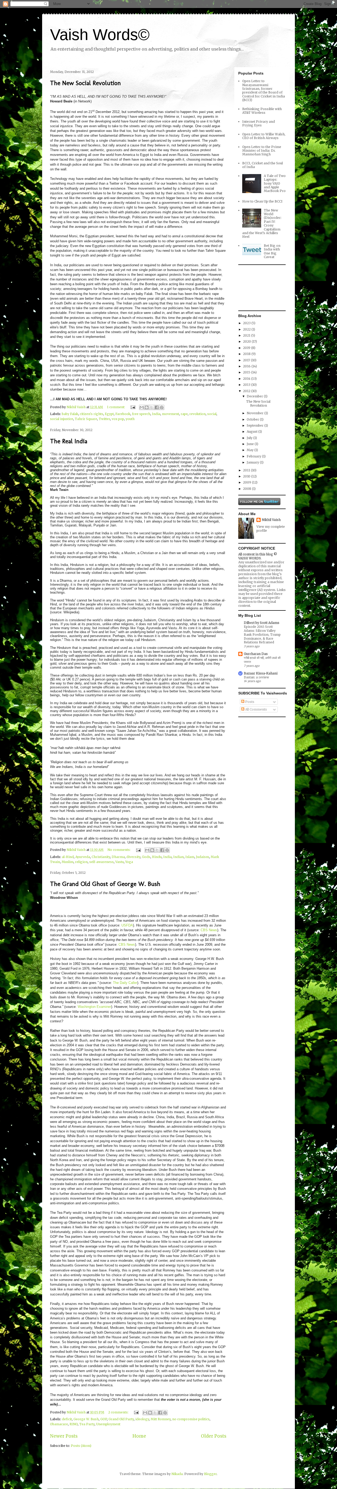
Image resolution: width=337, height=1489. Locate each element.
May (250, 450)
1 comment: (116, 407)
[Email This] (141, 407)
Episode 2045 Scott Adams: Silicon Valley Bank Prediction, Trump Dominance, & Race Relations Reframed (262, 634)
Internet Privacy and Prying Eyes (258, 123)
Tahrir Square (86, 419)
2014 (247, 379)
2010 (247, 476)
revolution (197, 414)
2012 (247, 391)
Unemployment (108, 1424)
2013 (247, 385)
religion (81, 862)
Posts (249, 702)
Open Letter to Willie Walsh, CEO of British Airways (263, 136)
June (251, 444)
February (254, 456)
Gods (146, 857)
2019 (247, 348)
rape (184, 414)
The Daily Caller (125, 983)
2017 (247, 360)
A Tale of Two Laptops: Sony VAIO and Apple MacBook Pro (275, 183)
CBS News (209, 930)
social (211, 414)
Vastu (119, 862)
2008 (247, 489)
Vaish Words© (100, 34)
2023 (247, 323)
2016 (247, 366)
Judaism (202, 857)
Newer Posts (64, 1436)
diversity (133, 857)
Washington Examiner (94, 1007)
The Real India (68, 441)
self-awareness (101, 862)
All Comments (255, 709)
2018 (247, 354)
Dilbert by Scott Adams (261, 623)
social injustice (61, 419)
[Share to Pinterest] (161, 407)
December (255, 396)
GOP (103, 1419)
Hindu (157, 857)
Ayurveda (82, 857)
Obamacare (59, 1424)
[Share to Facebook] (156, 407)
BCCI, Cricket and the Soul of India (262, 165)
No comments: (119, 850)
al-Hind (68, 857)
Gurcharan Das (256, 654)
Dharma (118, 857)
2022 (247, 329)
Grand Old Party (121, 1419)
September (255, 425)
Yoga (129, 862)
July (250, 438)
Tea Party (87, 1424)
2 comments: (118, 1412)
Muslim (67, 862)
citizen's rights (91, 414)
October (253, 419)
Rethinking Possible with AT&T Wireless (262, 111)
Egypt (109, 414)
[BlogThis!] (146, 407)
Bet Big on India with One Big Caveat (272, 251)
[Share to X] (151, 407)
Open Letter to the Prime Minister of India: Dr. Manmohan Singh (261, 150)
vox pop (118, 419)
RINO (74, 1424)
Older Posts (213, 1436)
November (255, 413)
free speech (141, 414)
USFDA (127, 925)
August (252, 431)
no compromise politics (191, 1419)
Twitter (104, 419)
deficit (67, 1419)
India (156, 414)
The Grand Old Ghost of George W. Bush (105, 884)
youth (130, 419)
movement (170, 414)
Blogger (210, 1474)
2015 (247, 372)
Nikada (177, 1474)
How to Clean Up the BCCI (262, 201)
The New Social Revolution (85, 83)
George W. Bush (86, 1419)
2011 (247, 470)
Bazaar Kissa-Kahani (260, 673)
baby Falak (70, 414)
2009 (247, 482)
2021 (247, 335)
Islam (189, 857)
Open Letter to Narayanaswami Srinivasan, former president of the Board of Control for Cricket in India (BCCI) (263, 90)
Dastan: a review (256, 677)
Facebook (122, 414)
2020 (247, 341)
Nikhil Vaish (271, 520)
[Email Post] (132, 407)
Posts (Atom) (81, 1446)
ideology (142, 1419)
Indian (178, 857)
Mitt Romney (161, 1419)
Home (139, 1436)
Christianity (101, 857)
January (253, 462)
